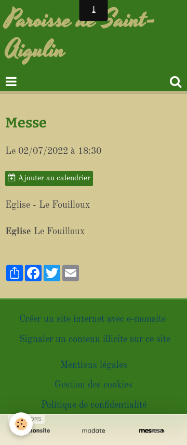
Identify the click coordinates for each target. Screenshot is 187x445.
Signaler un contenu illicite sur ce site (94, 339)
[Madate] (93, 431)
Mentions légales (93, 365)
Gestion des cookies (93, 385)
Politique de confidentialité (93, 405)
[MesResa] (152, 431)
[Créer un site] (35, 431)
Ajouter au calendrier (53, 178)
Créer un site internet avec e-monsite (92, 319)
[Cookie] (21, 424)
